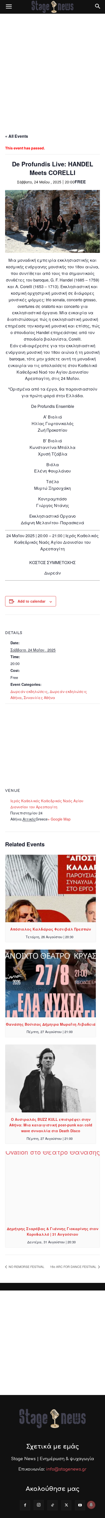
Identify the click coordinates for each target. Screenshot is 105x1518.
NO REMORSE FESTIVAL (26, 1266)
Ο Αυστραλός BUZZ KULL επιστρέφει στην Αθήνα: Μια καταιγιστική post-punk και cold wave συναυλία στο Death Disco (50, 1125)
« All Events (16, 136)
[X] (66, 1505)
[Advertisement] (52, 68)
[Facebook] (25, 1505)
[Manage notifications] (91, 1505)
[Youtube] (80, 1505)
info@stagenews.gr (66, 1469)
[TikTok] (52, 1505)
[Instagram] (39, 1505)
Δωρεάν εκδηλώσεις (29, 691)
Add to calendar (31, 601)
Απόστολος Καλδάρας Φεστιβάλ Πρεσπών (50, 929)
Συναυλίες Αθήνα (39, 697)
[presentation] (50, 888)
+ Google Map (59, 819)
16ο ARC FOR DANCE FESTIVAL (73, 1266)
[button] (9, 7)
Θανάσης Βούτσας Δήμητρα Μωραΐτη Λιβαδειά (51, 1024)
